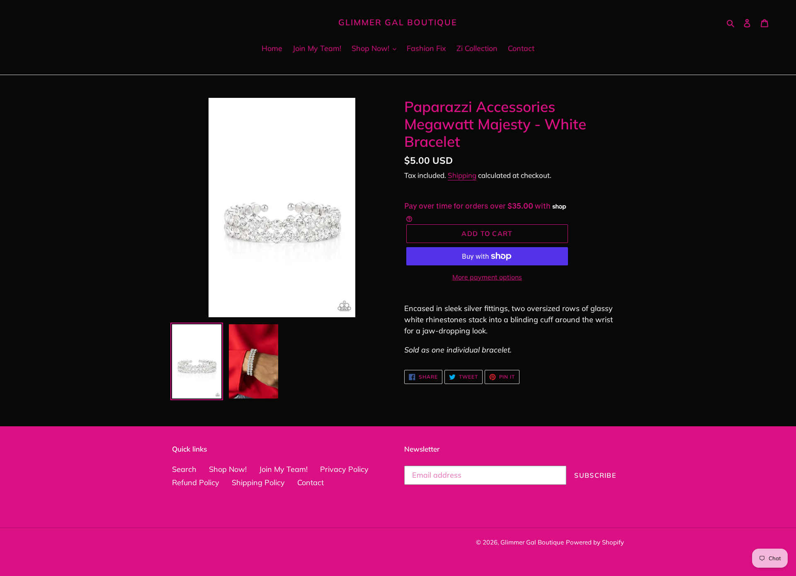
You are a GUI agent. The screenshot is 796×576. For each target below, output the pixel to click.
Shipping (462, 175)
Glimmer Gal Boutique (397, 22)
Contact (310, 482)
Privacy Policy (344, 469)
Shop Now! (228, 469)
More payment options (487, 277)
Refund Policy (195, 482)
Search (184, 469)
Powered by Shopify (595, 542)
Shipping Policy (258, 482)
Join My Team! (283, 469)
